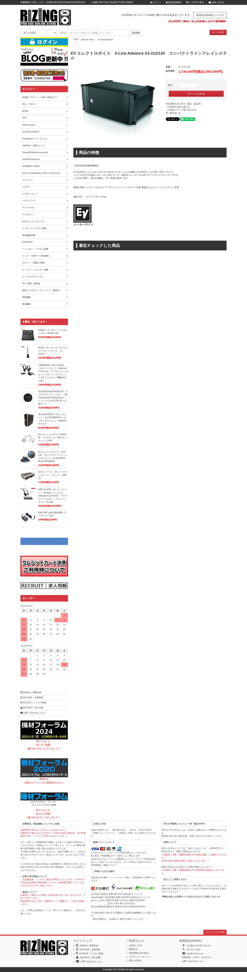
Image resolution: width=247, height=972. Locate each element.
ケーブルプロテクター (33, 276)
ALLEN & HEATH (30, 132)
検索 (137, 32)
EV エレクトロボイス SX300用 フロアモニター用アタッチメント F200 (52, 437)
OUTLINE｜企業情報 (32, 697)
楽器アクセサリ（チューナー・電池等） (41, 290)
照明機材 (26, 297)
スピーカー (27, 180)
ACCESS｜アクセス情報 (34, 702)
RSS (131, 960)
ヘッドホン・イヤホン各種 (35, 249)
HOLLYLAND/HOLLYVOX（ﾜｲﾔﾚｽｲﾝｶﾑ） (41, 173)
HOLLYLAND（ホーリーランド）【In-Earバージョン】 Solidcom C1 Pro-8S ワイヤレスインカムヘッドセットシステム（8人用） (52, 495)
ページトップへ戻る (215, 932)
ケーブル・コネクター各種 (35, 269)
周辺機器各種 (28, 235)
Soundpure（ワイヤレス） (35, 138)
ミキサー (26, 187)
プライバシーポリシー (140, 957)
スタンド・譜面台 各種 (33, 262)
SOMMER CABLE (31, 166)
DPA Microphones (31, 159)
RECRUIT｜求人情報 (32, 707)
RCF (24, 118)
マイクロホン (28, 207)
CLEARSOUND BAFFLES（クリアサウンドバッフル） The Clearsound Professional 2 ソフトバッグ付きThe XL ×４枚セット (53, 397)
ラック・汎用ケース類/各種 (35, 256)
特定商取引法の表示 (138, 953)
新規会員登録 (174, 2)
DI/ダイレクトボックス (33, 221)
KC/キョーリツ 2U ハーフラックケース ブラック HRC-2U (53, 475)
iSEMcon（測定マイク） (34, 145)
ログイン (156, 2)
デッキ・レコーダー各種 (34, 228)
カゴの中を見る (196, 2)
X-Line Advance (105, 39)
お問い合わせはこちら (34, 712)
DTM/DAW (27, 242)
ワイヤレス (27, 214)
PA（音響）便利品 (31, 283)
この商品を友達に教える (178, 107)
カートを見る (218, 32)
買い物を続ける (173, 113)
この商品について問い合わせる (181, 110)
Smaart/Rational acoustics (35, 152)
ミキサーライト (29, 194)
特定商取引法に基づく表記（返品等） (184, 104)
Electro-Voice (87, 39)
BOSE (25, 111)
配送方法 (133, 949)
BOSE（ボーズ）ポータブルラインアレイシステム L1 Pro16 (53, 350)
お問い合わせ (217, 2)
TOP (75, 39)
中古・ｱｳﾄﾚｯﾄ (28, 104)
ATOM (138, 960)
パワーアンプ (28, 200)
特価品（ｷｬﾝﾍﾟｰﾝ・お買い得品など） (40, 97)
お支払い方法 (135, 945)
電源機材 (26, 304)
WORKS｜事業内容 (31, 692)
